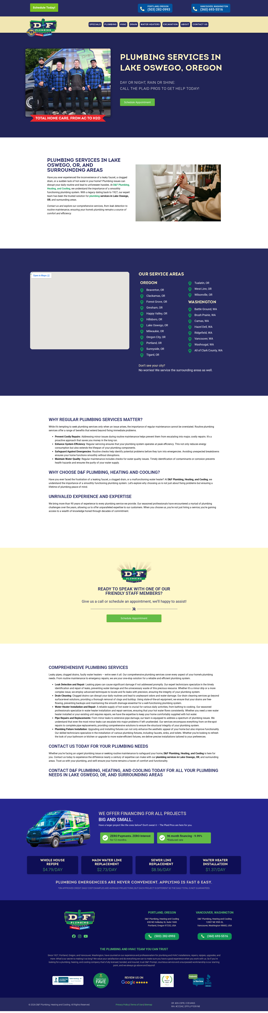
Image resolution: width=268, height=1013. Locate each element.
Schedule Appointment (137, 102)
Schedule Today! (44, 7)
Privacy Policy (122, 1004)
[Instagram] (80, 936)
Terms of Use (136, 1004)
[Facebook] (74, 936)
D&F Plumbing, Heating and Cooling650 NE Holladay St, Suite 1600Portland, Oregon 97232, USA (162, 922)
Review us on (134, 977)
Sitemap (148, 1004)
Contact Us (62, 746)
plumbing (94, 196)
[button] (110, 24)
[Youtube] (86, 936)
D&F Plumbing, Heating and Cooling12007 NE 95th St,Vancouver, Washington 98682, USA (214, 922)
